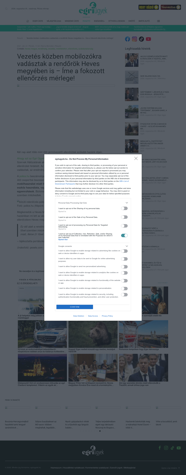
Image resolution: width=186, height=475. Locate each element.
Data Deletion (78, 316)
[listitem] (93, 202)
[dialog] (93, 237)
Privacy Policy (107, 316)
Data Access (93, 316)
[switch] (124, 208)
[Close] (136, 159)
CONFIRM (74, 307)
